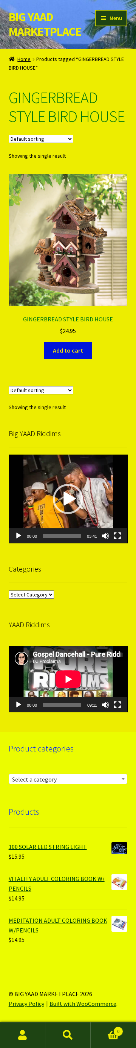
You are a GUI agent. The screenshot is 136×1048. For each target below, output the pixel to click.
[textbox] (68, 779)
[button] (68, 499)
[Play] (18, 536)
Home (24, 59)
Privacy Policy (26, 1003)
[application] (68, 499)
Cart (105, 1028)
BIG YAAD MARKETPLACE (45, 24)
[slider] (62, 536)
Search (68, 1035)
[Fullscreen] (117, 536)
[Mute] (105, 536)
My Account (22, 1035)
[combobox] (68, 779)
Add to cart (68, 350)
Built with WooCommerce (82, 1003)
